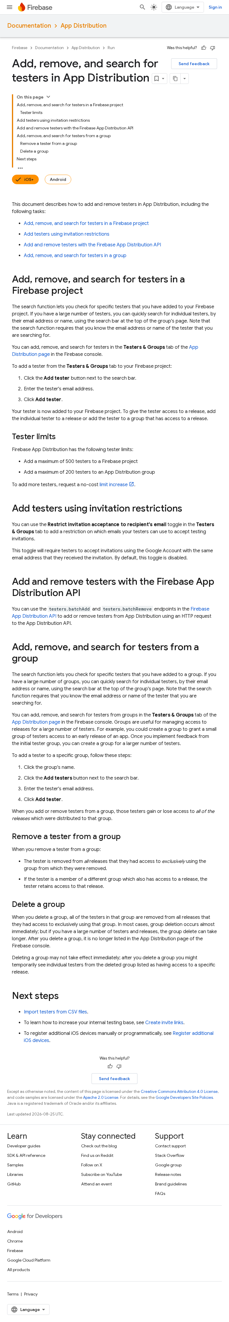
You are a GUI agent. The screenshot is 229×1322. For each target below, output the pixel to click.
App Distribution (83, 25)
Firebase (19, 47)
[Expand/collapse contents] (48, 96)
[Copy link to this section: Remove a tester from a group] (127, 837)
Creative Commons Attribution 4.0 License (179, 1091)
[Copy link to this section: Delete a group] (71, 904)
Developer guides (23, 1146)
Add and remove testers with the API (92, 245)
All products (18, 1269)
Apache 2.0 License (100, 1097)
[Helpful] (203, 47)
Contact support (170, 1146)
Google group (168, 1165)
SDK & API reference (26, 1155)
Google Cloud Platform (28, 1260)
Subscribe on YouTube (101, 1174)
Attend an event (96, 1184)
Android (58, 179)
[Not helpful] (212, 47)
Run (111, 47)
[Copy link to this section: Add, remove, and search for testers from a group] (44, 659)
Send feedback (194, 63)
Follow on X (91, 1165)
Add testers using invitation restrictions (66, 234)
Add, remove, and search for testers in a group (75, 256)
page (36, 722)
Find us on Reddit (97, 1155)
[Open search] (142, 7)
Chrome (15, 1241)
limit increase (114, 485)
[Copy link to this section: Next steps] (65, 996)
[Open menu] (10, 7)
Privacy (31, 1294)
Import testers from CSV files (55, 1012)
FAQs (160, 1193)
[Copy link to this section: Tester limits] (62, 437)
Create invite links (164, 1023)
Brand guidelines (171, 1184)
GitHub (14, 1184)
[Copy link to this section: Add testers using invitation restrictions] (188, 509)
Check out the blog (99, 1146)
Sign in (215, 7)
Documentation (29, 25)
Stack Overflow (169, 1155)
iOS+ (29, 179)
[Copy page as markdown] (175, 78)
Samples (15, 1165)
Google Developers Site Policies (184, 1097)
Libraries (15, 1174)
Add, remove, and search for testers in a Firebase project (86, 223)
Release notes (168, 1174)
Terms (12, 1294)
